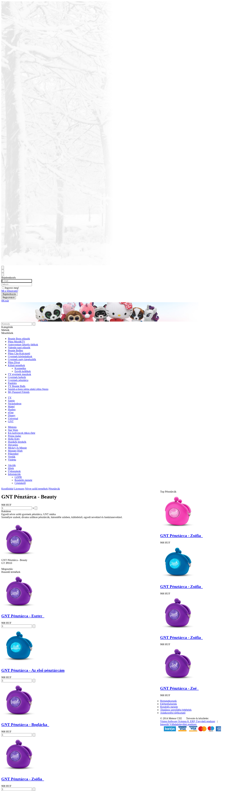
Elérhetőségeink (168, 703)
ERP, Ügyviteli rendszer (202, 721)
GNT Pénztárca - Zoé (179, 688)
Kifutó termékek (16, 365)
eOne (11, 412)
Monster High (15, 450)
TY (10, 397)
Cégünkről (20, 483)
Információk (14, 474)
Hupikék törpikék (17, 441)
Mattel (11, 406)
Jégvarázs (13, 444)
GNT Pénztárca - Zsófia (22, 779)
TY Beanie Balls (16, 386)
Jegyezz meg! (12, 287)
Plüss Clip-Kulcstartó (19, 353)
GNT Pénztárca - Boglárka (25, 724)
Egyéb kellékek (23, 371)
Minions (12, 427)
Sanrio (11, 400)
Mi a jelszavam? (9, 290)
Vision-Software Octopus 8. (175, 721)
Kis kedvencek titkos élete (21, 433)
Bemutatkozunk (168, 700)
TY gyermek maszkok (19, 374)
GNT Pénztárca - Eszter (22, 616)
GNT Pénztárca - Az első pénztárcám (33, 670)
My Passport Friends (18, 392)
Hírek (11, 468)
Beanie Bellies (15, 350)
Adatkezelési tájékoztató (172, 712)
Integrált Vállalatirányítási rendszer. (178, 724)
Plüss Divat (14, 362)
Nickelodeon (14, 403)
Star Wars (13, 430)
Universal (13, 418)
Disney (11, 415)
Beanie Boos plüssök (19, 338)
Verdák (11, 456)
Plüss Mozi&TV (16, 341)
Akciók (12, 465)
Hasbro (12, 409)
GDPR (18, 477)
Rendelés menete (23, 480)
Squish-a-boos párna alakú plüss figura (28, 389)
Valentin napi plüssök (19, 347)
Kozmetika (20, 368)
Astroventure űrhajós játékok (23, 344)
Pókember (13, 453)
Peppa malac (14, 435)
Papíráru (12, 383)
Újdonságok (14, 471)
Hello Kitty (14, 438)
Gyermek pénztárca (18, 380)
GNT (11, 421)
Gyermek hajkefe (17, 377)
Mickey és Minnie (17, 447)
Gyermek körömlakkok (20, 356)
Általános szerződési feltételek (176, 709)
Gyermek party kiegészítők (22, 359)
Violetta (12, 459)
